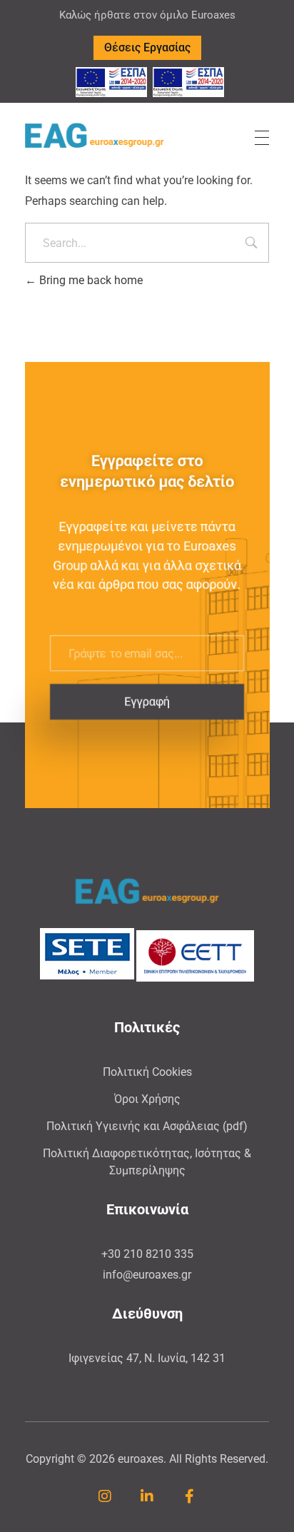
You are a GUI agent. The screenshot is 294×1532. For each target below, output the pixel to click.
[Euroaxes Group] (94, 135)
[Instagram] (105, 1496)
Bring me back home (89, 280)
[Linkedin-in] (147, 1496)
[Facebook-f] (189, 1496)
